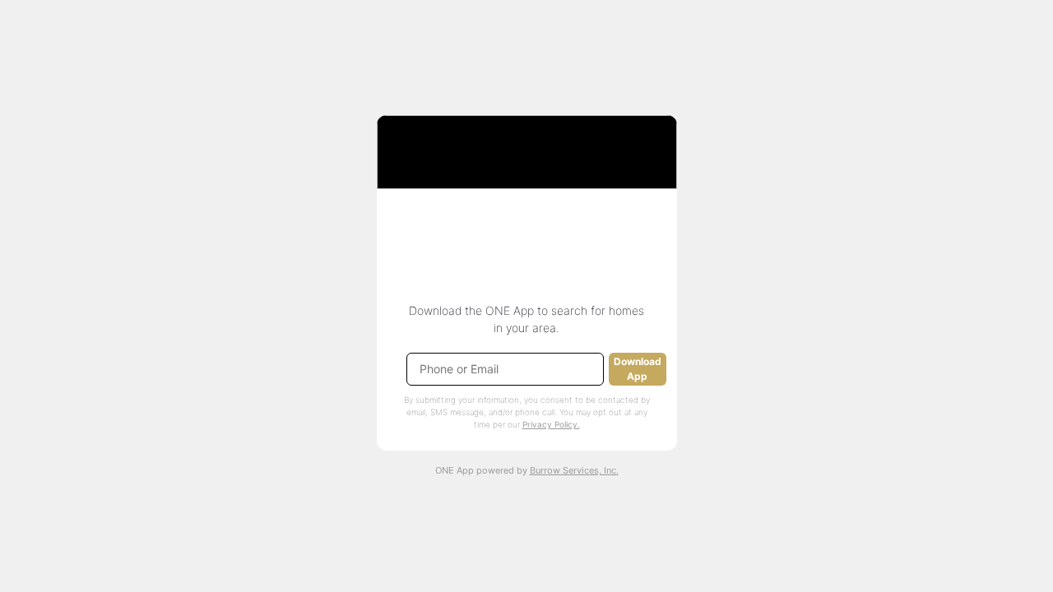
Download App (637, 368)
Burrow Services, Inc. (574, 470)
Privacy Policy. (551, 424)
